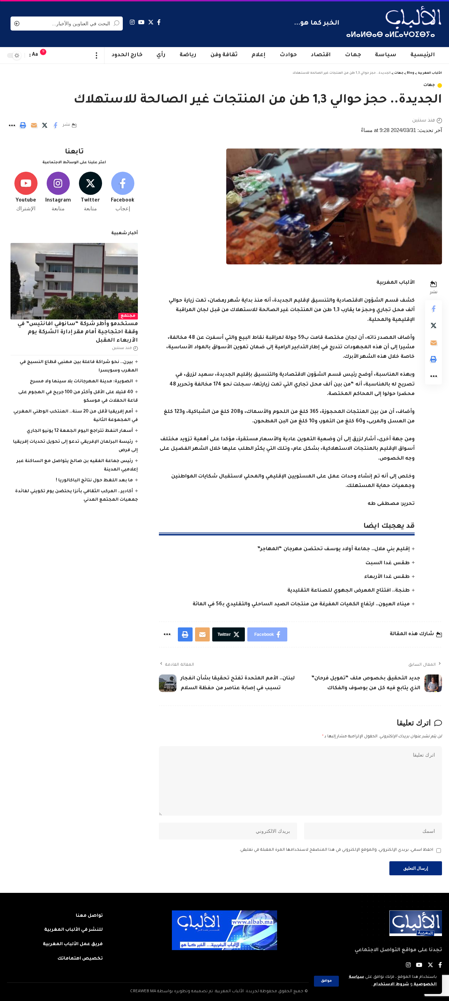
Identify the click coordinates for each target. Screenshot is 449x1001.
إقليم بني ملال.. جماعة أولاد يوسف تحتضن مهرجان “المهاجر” (333, 549)
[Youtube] (26, 192)
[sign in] (57, 55)
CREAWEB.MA (143, 991)
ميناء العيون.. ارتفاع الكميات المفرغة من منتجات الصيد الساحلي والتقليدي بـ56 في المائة (301, 604)
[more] (97, 55)
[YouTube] (141, 22)
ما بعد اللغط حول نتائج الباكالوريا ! (94, 480)
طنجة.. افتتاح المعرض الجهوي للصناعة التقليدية (348, 591)
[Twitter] (150, 22)
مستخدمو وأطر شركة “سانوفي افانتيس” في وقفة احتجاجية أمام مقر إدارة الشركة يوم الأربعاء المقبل (78, 332)
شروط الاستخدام (390, 984)
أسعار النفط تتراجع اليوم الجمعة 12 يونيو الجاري (80, 431)
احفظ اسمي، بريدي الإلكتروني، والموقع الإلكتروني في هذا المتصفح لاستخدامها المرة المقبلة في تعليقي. (336, 850)
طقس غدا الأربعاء (387, 577)
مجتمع (128, 316)
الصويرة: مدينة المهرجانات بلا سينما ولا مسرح (81, 381)
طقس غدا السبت (388, 563)
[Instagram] (132, 22)
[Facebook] (158, 22)
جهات (429, 85)
